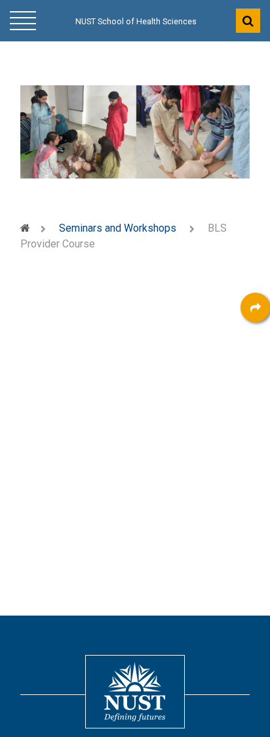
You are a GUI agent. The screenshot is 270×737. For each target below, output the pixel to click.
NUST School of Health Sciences (136, 21)
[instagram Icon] (255, 488)
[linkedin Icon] (255, 380)
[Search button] (248, 21)
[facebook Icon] (255, 344)
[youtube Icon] (255, 452)
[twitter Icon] (255, 416)
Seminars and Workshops (117, 228)
